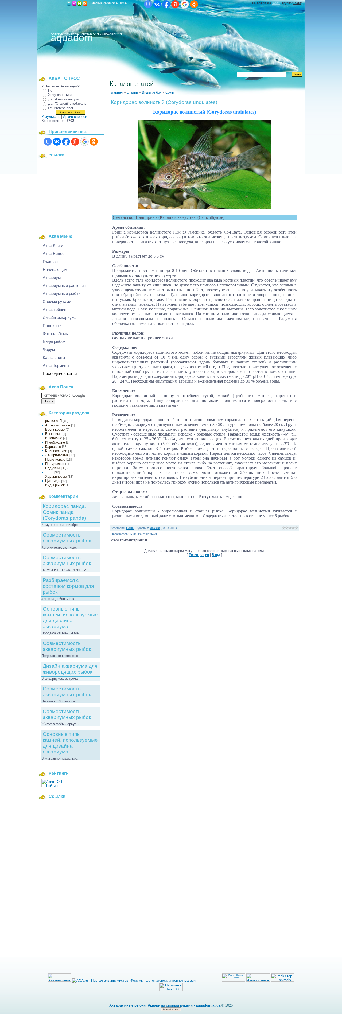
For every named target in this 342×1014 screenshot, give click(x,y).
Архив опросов (75, 117)
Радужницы (54, 468)
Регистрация (74, 3)
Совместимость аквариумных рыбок (67, 537)
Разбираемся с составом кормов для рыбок (68, 586)
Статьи (132, 92)
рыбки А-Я (53, 421)
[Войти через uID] (148, 4)
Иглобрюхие (55, 442)
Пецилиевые (55, 459)
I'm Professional (60, 108)
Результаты (50, 117)
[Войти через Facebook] (166, 4)
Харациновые (56, 477)
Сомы (49, 472)
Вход (79, 3)
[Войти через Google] (184, 4)
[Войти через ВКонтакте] (157, 4)
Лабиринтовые (56, 455)
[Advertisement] (74, 194)
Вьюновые (53, 438)
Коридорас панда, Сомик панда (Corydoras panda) (64, 512)
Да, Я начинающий (63, 99)
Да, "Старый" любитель (67, 104)
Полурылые (54, 464)
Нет (51, 90)
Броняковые (55, 430)
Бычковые (53, 434)
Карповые (53, 447)
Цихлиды (52, 481)
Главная (69, 3)
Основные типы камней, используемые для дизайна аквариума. (70, 617)
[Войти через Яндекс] (175, 4)
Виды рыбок (55, 485)
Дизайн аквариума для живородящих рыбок (70, 669)
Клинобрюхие (56, 451)
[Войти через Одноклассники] (194, 4)
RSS (85, 3)
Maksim (155, 528)
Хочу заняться (60, 95)
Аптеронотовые (57, 425)
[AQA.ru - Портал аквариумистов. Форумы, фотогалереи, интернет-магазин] (134, 980)
